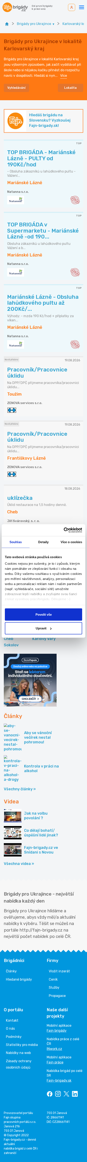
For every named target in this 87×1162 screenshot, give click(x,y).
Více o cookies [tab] (71, 542)
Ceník (53, 979)
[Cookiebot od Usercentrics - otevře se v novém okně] (63, 530)
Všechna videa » (19, 863)
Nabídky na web (18, 1053)
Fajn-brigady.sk (59, 1080)
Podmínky (14, 1037)
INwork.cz (54, 1049)
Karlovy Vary (44, 638)
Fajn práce (55, 1062)
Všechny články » (20, 789)
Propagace (57, 996)
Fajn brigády (57, 1031)
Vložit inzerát (59, 971)
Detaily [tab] (43, 542)
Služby (54, 987)
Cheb (8, 638)
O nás (10, 1028)
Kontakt (12, 1020)
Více (63, 76)
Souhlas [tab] (16, 542)
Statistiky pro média (22, 1045)
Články (11, 971)
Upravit (41, 628)
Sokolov (11, 645)
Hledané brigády (19, 979)
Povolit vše (43, 614)
